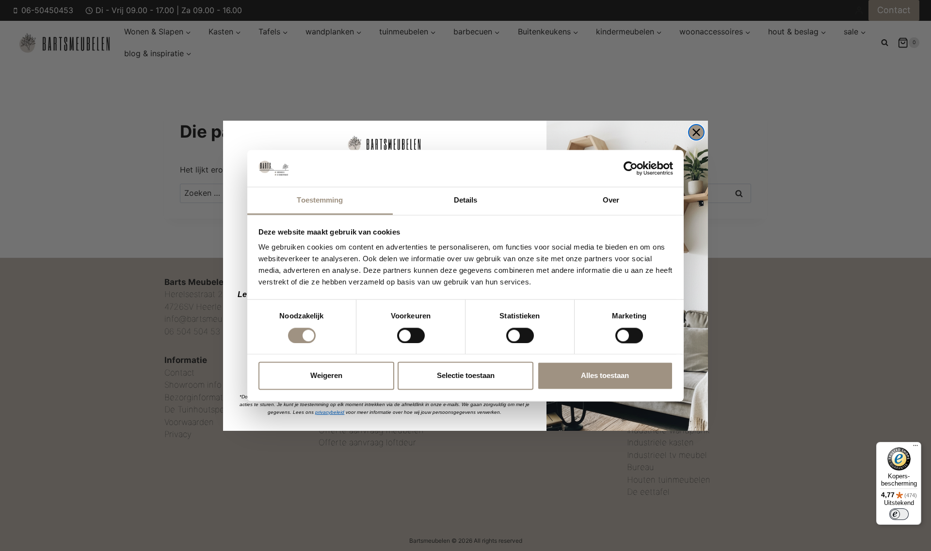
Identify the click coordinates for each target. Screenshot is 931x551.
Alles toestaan (605, 376)
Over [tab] (611, 200)
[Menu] (915, 448)
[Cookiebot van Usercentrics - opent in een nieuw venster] (630, 168)
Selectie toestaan (466, 376)
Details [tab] (466, 200)
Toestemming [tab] (320, 200)
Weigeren (326, 376)
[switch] (411, 335)
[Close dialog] (696, 132)
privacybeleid (329, 412)
